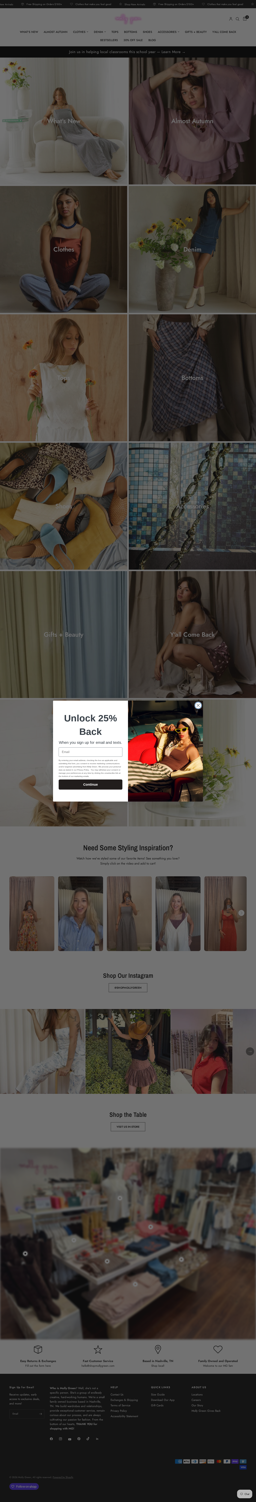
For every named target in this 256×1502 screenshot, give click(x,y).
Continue (90, 784)
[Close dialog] (198, 705)
